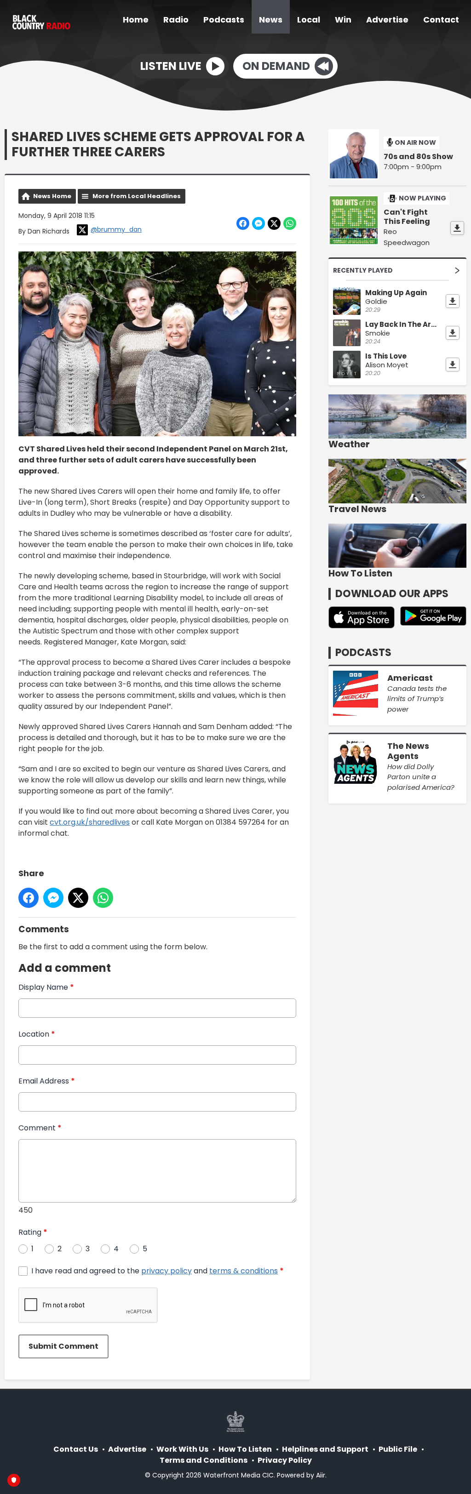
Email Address (46, 1081)
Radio (176, 19)
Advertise (387, 19)
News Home (52, 196)
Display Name (46, 987)
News (270, 19)
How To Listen (245, 1449)
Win (343, 19)
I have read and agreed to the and (157, 1271)
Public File (398, 1449)
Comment (40, 1128)
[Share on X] (274, 223)
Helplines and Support (325, 1449)
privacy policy (166, 1271)
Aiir (320, 1475)
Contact (441, 19)
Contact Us (75, 1449)
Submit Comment (63, 1346)
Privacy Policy (285, 1460)
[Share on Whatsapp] (289, 223)
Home (136, 19)
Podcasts (223, 19)
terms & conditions (243, 1271)
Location (36, 1034)
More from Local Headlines (136, 196)
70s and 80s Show (418, 156)
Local (308, 19)
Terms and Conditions (203, 1460)
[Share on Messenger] (258, 223)
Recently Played (363, 270)
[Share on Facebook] (242, 223)
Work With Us (182, 1449)
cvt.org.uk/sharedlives (90, 822)
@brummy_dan (116, 229)
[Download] (457, 228)
